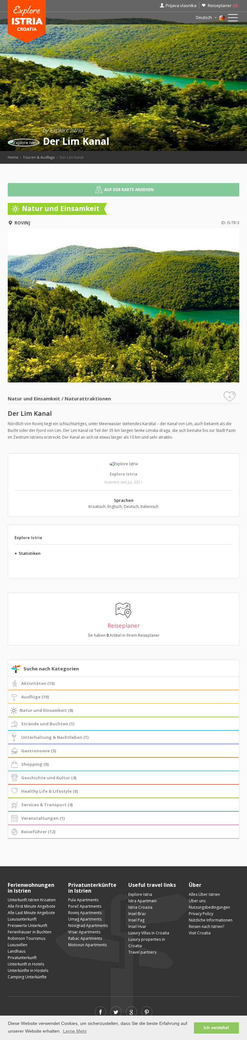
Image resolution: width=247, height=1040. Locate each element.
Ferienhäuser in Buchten (29, 932)
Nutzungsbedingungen (209, 907)
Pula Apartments (83, 900)
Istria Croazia (140, 907)
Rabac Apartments (85, 938)
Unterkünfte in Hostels (28, 970)
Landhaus (16, 951)
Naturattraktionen (88, 398)
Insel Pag (136, 920)
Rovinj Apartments (85, 912)
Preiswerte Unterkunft (27, 925)
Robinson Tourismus (26, 938)
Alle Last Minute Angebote (31, 912)
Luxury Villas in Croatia (148, 933)
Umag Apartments (85, 919)
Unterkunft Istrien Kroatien (32, 900)
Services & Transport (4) (47, 805)
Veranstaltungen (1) (43, 818)
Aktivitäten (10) (38, 683)
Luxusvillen (17, 945)
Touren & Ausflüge (39, 157)
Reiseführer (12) (38, 832)
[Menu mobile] (233, 19)
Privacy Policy (201, 913)
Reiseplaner (223, 5)
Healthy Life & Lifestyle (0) (49, 791)
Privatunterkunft (22, 957)
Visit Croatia (200, 933)
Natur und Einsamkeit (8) (46, 710)
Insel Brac (137, 913)
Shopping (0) (35, 764)
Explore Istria (123, 474)
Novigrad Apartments (88, 925)
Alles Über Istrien (204, 894)
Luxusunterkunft (22, 919)
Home (13, 157)
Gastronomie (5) (38, 751)
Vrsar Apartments (84, 932)
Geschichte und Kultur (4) (48, 778)
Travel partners (142, 952)
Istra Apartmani (142, 901)
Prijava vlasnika (181, 5)
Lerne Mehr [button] (75, 1031)
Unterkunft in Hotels (26, 964)
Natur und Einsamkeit (34, 398)
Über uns (197, 901)
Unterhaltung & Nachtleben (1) (54, 737)
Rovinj (22, 223)
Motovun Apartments (87, 945)
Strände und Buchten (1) (47, 724)
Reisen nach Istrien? (206, 926)
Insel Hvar (137, 926)
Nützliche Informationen (211, 920)
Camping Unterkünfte (27, 977)
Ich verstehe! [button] (216, 1028)
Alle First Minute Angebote (31, 906)
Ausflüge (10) (35, 697)
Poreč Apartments (84, 906)
